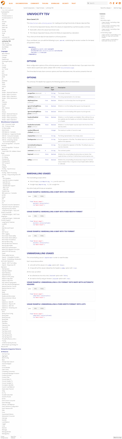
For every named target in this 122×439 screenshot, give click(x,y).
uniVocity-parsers (46, 23)
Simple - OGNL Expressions (9, 98)
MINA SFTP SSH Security (8, 251)
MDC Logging (5, 234)
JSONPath (4, 81)
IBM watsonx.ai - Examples (9, 193)
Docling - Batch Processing (9, 173)
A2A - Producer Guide (8, 126)
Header (4, 67)
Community (35, 3)
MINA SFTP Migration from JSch (11, 249)
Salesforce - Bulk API (7, 302)
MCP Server (5, 232)
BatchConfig (5, 358)
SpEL (3, 100)
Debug (4, 165)
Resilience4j (5, 294)
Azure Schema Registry (9, 142)
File (3, 63)
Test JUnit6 (5, 329)
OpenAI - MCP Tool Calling (9, 263)
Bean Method (6, 53)
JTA (3, 203)
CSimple (4, 57)
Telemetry (4, 323)
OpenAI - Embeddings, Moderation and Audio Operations (11, 260)
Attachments (5, 130)
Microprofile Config (7, 242)
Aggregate (5, 356)
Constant (4, 55)
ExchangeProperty (7, 61)
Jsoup (3, 201)
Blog (11, 3)
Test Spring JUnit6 (7, 337)
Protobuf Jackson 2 (7, 16)
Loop (3, 426)
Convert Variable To (7, 383)
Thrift (3, 33)
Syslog (3, 29)
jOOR (3, 77)
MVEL (3, 83)
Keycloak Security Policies (9, 208)
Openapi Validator (7, 271)
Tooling (45, 3)
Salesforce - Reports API (8, 304)
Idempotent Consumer (8, 416)
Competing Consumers (8, 371)
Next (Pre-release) (105, 8)
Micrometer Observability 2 (9, 238)
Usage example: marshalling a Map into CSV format (111, 23)
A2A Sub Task (6, 354)
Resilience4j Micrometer (8, 296)
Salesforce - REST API (8, 306)
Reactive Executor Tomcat (9, 286)
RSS (3, 20)
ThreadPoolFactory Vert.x (9, 339)
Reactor (4, 290)
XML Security (5, 43)
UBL (3, 35)
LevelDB (4, 224)
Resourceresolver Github (9, 298)
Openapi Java (5, 269)
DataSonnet (5, 59)
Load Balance (5, 422)
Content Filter (6, 377)
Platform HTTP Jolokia (8, 277)
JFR (3, 199)
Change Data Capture (8, 362)
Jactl (3, 71)
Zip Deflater (5, 47)
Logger (4, 424)
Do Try (4, 393)
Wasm (3, 106)
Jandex (4, 195)
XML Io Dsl (6, 187)
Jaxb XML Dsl (6, 182)
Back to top (117, 437)
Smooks (4, 22)
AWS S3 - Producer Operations (10, 138)
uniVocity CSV (6, 37)
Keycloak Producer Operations (10, 207)
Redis (3, 292)
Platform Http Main (7, 278)
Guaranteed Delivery (7, 414)
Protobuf (4, 14)
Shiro (3, 312)
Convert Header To (7, 381)
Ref (3, 88)
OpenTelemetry (6, 273)
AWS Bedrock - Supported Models (11, 134)
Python (4, 86)
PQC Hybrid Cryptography (9, 282)
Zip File (4, 49)
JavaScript (4, 75)
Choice (4, 365)
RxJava (4, 300)
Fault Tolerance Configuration (10, 406)
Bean (3, 360)
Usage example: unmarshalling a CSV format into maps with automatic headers (111, 36)
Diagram (4, 167)
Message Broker (6, 432)
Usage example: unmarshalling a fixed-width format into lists (110, 40)
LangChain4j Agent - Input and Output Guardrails (10, 211)
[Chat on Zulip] (113, 3)
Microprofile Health (7, 245)
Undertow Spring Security (9, 343)
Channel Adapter (6, 364)
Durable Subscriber (7, 395)
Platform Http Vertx (7, 280)
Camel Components (29, 8)
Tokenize (4, 102)
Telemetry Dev (6, 325)
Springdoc (5, 321)
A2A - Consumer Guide (8, 124)
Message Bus (5, 434)
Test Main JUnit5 (6, 331)
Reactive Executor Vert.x (8, 288)
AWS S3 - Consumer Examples (10, 136)
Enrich (3, 399)
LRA (3, 226)
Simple (4, 90)
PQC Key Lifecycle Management (10, 284)
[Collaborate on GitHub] (110, 3)
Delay (3, 391)
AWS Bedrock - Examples (9, 132)
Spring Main (5, 315)
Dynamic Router (6, 397)
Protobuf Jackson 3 (7, 18)
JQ (2, 79)
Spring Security (6, 317)
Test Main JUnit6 (6, 333)
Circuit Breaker (6, 367)
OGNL (3, 85)
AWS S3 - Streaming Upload (9, 140)
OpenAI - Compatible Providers (10, 257)
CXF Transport (6, 163)
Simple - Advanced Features (9, 92)
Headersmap (5, 191)
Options (103, 16)
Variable (4, 104)
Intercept (4, 418)
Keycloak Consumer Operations (11, 205)
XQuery (4, 112)
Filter (3, 410)
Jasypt (3, 197)
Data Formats (40, 8)
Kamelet (4, 420)
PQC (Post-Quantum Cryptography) (7, 11)
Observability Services (8, 255)
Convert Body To (6, 379)
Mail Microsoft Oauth (8, 228)
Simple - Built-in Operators (9, 96)
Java (3, 73)
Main (3, 230)
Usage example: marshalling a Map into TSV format (111, 29)
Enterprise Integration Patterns (11, 349)
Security (65, 3)
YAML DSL (6, 189)
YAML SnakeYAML (7, 45)
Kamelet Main (6, 184)
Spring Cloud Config (7, 313)
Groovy (4, 65)
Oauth (3, 253)
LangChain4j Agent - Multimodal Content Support (10, 219)
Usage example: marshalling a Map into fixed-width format (111, 26)
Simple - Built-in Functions (9, 94)
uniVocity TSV (6, 41)
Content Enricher (6, 375)
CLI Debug (5, 157)
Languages (4, 51)
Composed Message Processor (10, 373)
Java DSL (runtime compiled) (10, 180)
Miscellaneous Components (9, 122)
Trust (74, 3)
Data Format (34, 23)
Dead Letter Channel (8, 389)
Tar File (4, 31)
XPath (3, 110)
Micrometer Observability (9, 236)
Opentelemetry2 (6, 275)
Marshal (4, 428)
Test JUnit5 (5, 327)
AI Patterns (4, 352)
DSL (3, 176)
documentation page (67, 68)
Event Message (6, 402)
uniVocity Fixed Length (8, 39)
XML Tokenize (6, 108)
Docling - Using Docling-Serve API (11, 175)
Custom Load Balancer (8, 387)
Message (4, 430)
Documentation (22, 3)
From (3, 412)
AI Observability (6, 128)
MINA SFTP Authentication (9, 247)
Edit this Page (117, 8)
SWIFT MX (4, 27)
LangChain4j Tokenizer (8, 222)
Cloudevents (5, 159)
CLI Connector (6, 155)
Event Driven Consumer (8, 400)
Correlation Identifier (8, 385)
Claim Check (5, 369)
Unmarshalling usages (106, 32)
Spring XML (5, 319)
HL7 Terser (5, 69)
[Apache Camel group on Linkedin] (119, 3)
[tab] (29, 196)
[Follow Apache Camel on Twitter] (116, 3)
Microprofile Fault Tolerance (10, 243)
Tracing (4, 341)
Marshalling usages (105, 20)
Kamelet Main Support (9, 186)
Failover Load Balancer (8, 404)
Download (55, 3)
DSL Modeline (7, 178)
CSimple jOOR (6, 161)
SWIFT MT (4, 25)
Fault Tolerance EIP (7, 408)
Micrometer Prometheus (9, 240)
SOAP (3, 23)
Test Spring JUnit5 (7, 335)
